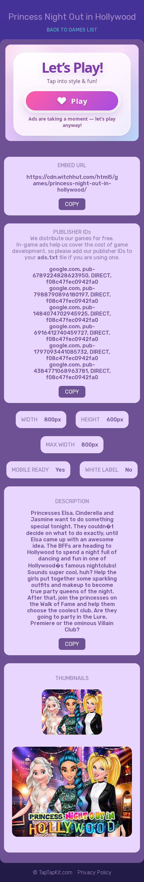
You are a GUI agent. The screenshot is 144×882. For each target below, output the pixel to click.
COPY (72, 204)
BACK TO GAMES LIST (72, 30)
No (128, 470)
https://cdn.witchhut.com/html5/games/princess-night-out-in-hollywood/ (72, 183)
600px (114, 419)
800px (52, 419)
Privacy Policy (95, 872)
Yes (60, 470)
